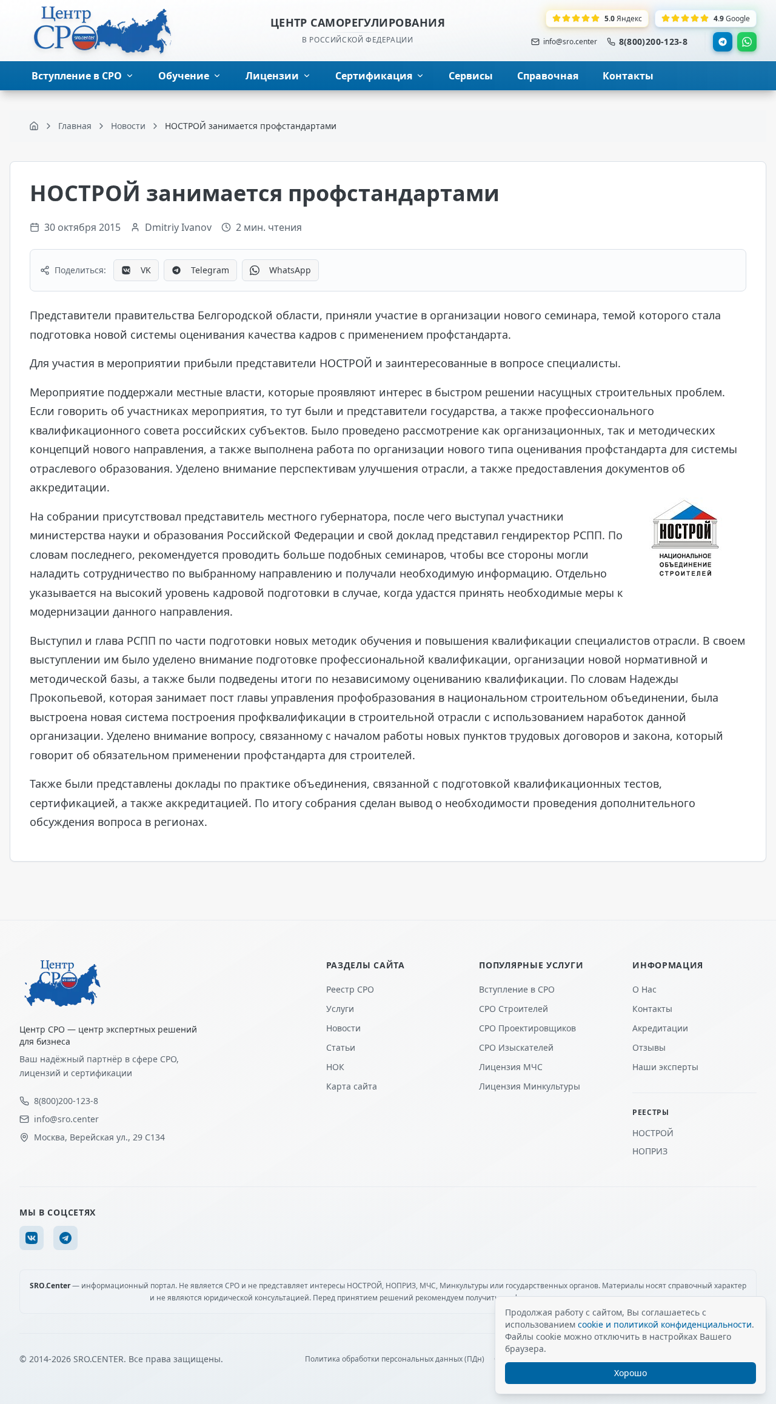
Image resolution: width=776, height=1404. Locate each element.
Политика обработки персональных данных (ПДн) (394, 1359)
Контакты (652, 1008)
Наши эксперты (665, 1067)
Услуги (340, 1008)
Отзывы (649, 1047)
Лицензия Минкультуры (529, 1086)
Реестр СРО (350, 989)
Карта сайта (351, 1086)
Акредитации (660, 1028)
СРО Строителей (513, 1008)
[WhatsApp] (747, 42)
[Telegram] (722, 42)
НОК (335, 1067)
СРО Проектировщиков (527, 1028)
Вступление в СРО (517, 989)
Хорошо (630, 1373)
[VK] (31, 1238)
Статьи (340, 1047)
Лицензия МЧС (511, 1067)
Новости (343, 1028)
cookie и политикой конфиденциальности (665, 1324)
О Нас (644, 989)
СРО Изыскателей (516, 1047)
